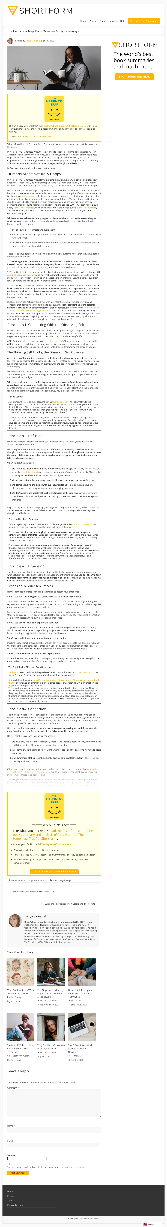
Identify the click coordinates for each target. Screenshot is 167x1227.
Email (10, 1141)
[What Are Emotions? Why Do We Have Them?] (20, 959)
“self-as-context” (60, 401)
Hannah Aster (77, 1055)
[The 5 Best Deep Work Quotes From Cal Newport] (82, 1014)
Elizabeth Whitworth (50, 1000)
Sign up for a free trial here (38, 136)
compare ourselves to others (21, 274)
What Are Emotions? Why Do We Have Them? (20, 991)
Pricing (93, 21)
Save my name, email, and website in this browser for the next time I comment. (46, 1167)
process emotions (84, 672)
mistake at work (30, 472)
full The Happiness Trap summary (54, 844)
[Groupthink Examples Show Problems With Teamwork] (82, 959)
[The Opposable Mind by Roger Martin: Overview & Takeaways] (51, 959)
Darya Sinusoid (32, 40)
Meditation (13, 672)
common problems (81, 524)
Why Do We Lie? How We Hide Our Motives (51, 1047)
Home (83, 21)
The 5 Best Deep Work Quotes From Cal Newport (80, 1048)
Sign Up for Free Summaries (143, 21)
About (103, 21)
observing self (55, 341)
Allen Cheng (15, 997)
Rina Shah (76, 1000)
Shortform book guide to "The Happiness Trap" (65, 125)
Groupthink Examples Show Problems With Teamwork (80, 993)
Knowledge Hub (116, 21)
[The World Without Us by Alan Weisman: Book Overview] (20, 1014)
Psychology (65, 880)
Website (11, 1155)
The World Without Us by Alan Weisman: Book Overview (20, 1048)
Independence (29, 196)
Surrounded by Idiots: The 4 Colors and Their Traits (71, 903)
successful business (86, 207)
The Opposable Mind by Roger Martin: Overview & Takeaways (50, 993)
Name (11, 1125)
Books (56, 880)
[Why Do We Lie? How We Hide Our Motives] (51, 1014)
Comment (13, 1087)
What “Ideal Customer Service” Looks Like (32, 891)
